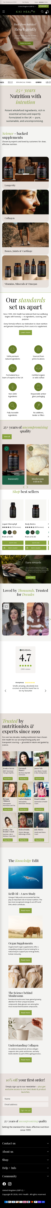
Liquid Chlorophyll (9, 524)
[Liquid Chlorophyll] (13, 510)
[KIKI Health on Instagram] (10, 1184)
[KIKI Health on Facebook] (4, 1184)
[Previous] (3, 2)
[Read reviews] (25, 659)
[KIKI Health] (25, 11)
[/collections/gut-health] (25, 47)
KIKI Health (24, 1194)
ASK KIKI (43, 6)
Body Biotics (30, 524)
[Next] (47, 2)
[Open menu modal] (3, 11)
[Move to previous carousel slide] (3, 569)
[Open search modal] (42, 11)
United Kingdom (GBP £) (26, 6)
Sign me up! (25, 1110)
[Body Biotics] (35, 510)
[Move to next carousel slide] (47, 569)
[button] (13, 527)
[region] (25, 691)
